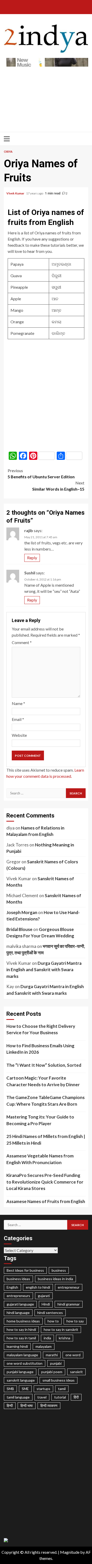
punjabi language (20, 1372)
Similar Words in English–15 (58, 485)
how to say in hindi (21, 1329)
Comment (22, 642)
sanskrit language (21, 1380)
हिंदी (76, 1397)
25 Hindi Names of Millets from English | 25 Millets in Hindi (45, 1140)
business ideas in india (55, 1279)
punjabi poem (51, 1372)
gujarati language (20, 1304)
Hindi (46, 1304)
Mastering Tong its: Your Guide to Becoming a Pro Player (40, 1120)
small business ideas (58, 1380)
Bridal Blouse (19, 929)
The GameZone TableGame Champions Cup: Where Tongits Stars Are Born (45, 1101)
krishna (64, 1338)
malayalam (44, 1346)
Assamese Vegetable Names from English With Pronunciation (40, 1159)
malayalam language (22, 1355)
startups (43, 1388)
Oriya (8, 151)
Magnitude (69, 1552)
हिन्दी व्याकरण (48, 1405)
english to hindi (38, 1287)
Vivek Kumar (15, 193)
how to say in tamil (21, 1338)
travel (42, 1397)
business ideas (18, 1279)
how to (53, 1321)
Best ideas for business (25, 1270)
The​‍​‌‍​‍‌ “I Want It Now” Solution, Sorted (43, 1065)
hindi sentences (50, 1312)
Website (19, 735)
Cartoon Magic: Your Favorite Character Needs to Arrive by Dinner (43, 1081)
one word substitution (24, 1363)
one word (72, 1355)
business (59, 1270)
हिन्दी (10, 1405)
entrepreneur (68, 1287)
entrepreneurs (18, 1295)
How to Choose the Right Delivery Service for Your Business (40, 1029)
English (12, 1287)
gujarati (44, 1295)
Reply (32, 557)
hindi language (18, 1312)
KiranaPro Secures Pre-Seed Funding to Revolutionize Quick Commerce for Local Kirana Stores (44, 1182)
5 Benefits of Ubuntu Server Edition (41, 473)
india (47, 1338)
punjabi (56, 1363)
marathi (52, 1355)
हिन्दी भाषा (26, 1405)
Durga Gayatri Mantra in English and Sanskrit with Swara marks (44, 969)
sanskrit (76, 1372)
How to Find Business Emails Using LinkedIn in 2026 (40, 1049)
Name (18, 703)
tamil (62, 1388)
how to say (75, 1321)
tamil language (18, 1397)
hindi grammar (68, 1304)
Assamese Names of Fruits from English (45, 1201)
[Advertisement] (46, 97)
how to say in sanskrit (61, 1329)
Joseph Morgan (21, 912)
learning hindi (17, 1346)
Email (18, 719)
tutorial (60, 1397)
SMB (10, 1388)
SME (25, 1388)
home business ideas (23, 1321)
